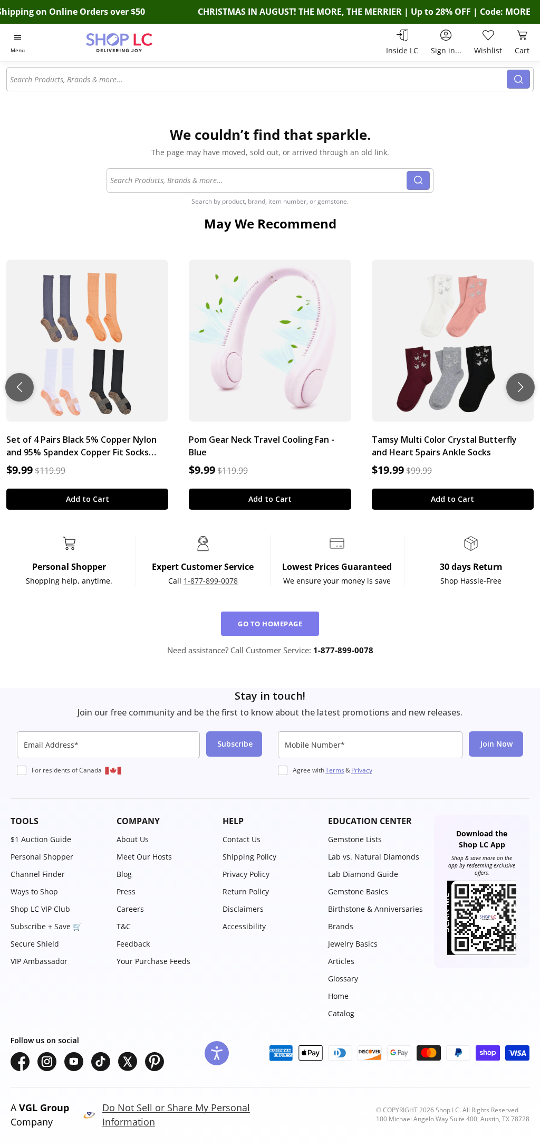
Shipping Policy (249, 857)
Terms (334, 770)
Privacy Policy (246, 874)
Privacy (361, 770)
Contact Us (242, 839)
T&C (124, 926)
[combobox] (257, 79)
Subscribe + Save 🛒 (46, 926)
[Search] (518, 79)
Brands (340, 926)
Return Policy (246, 891)
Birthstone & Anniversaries (375, 909)
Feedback (133, 944)
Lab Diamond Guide (363, 874)
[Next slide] (520, 387)
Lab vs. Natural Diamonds (373, 857)
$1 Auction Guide (41, 839)
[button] (58, 821)
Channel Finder (38, 874)
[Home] (138, 42)
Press (126, 891)
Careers (130, 909)
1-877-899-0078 (211, 581)
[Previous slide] (19, 387)
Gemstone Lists (355, 839)
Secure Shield (35, 944)
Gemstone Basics (358, 891)
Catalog (341, 1013)
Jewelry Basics (353, 944)
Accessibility (244, 926)
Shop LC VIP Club (40, 909)
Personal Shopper (42, 857)
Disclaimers (243, 909)
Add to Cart (87, 499)
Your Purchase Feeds (153, 961)
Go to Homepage (270, 623)
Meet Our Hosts (144, 857)
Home (338, 996)
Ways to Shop (34, 891)
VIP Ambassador (39, 961)
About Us (133, 839)
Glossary (343, 979)
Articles (341, 961)
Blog (124, 874)
